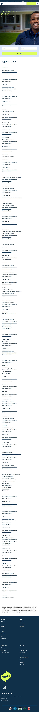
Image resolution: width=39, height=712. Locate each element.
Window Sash (22, 664)
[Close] (38, 1)
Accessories (3, 638)
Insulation (3, 633)
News (21, 629)
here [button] (23, 1)
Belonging (22, 626)
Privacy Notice (4, 698)
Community (22, 624)
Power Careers (4, 645)
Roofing (2, 626)
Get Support (22, 645)
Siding (2, 629)
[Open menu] (37, 3)
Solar (2, 636)
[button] (10, 48)
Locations (22, 647)
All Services (3, 621)
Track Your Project (23, 650)
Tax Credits (22, 662)
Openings (3, 647)
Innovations (3, 650)
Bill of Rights (22, 655)
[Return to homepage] (2, 4)
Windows (3, 624)
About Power (22, 621)
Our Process (22, 652)
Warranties (22, 659)
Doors (2, 631)
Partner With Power (5, 652)
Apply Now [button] (31, 3)
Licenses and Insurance (24, 657)
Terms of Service (4, 700)
